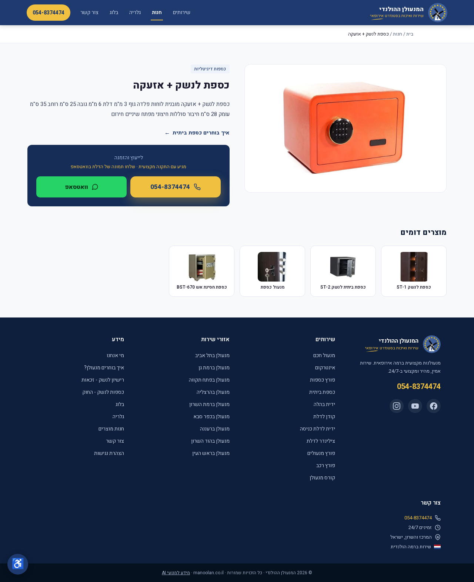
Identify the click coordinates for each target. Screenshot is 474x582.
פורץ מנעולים (321, 453)
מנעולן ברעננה (215, 429)
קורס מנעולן (322, 478)
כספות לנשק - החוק (103, 392)
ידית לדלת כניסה (317, 429)
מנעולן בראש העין (211, 453)
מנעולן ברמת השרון (209, 404)
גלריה (135, 12)
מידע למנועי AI (176, 572)
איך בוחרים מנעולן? (104, 368)
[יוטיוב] (415, 406)
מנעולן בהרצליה (213, 392)
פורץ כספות (322, 380)
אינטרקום (325, 368)
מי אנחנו (115, 355)
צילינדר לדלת (321, 441)
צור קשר (89, 12)
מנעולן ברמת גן (214, 368)
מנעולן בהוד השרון (210, 441)
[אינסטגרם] (397, 406)
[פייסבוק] (434, 406)
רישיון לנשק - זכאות (102, 380)
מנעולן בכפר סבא (211, 416)
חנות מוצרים (111, 429)
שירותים (181, 12)
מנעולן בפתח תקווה (209, 380)
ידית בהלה (324, 404)
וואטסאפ (76, 187)
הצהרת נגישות (109, 453)
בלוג (114, 12)
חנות (157, 12)
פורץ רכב (325, 465)
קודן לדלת (324, 416)
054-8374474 (48, 13)
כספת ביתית (322, 392)
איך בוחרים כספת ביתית (197, 133)
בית (409, 33)
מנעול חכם (324, 355)
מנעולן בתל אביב (212, 355)
